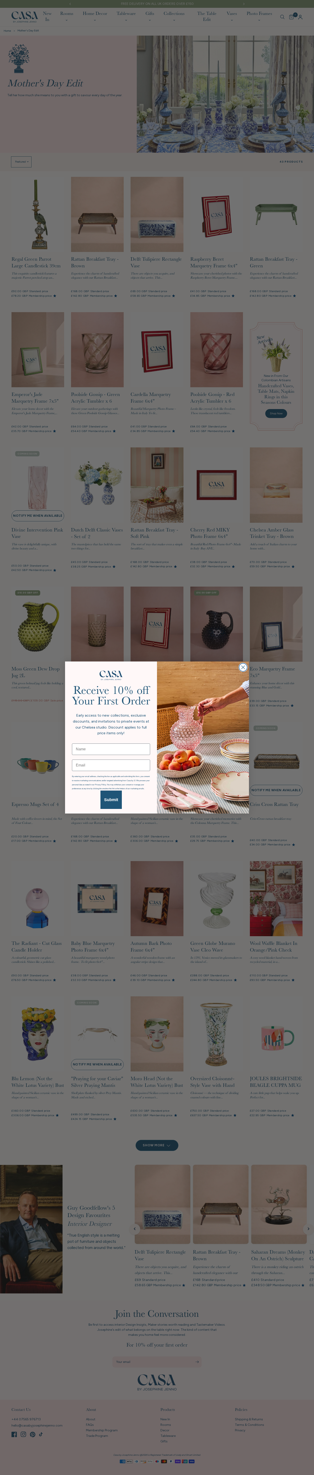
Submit (111, 799)
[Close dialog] (243, 667)
